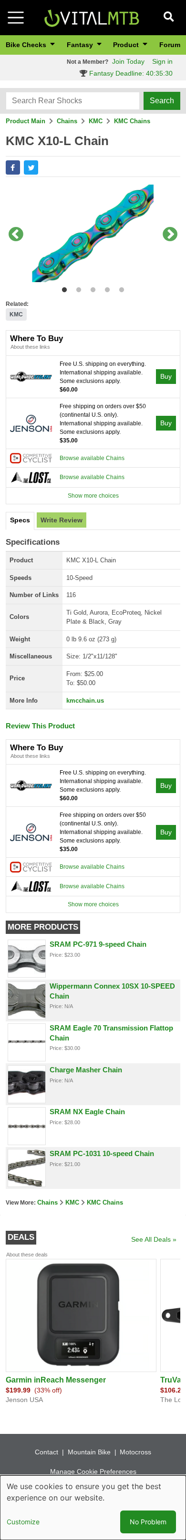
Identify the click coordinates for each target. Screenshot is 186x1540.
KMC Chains (132, 121)
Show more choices (93, 495)
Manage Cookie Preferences (93, 1471)
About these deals (27, 1254)
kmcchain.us (85, 700)
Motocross (135, 1452)
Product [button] (127, 45)
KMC (96, 121)
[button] (13, 167)
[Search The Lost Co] (31, 477)
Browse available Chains (92, 458)
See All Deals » (153, 1239)
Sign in (162, 61)
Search (162, 101)
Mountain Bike (89, 1452)
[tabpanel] (93, 235)
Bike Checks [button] (27, 45)
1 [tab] (62, 288)
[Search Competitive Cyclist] (31, 457)
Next (170, 235)
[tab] (20, 521)
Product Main (25, 121)
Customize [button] (23, 1522)
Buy (166, 376)
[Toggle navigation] (16, 18)
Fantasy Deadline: (130, 73)
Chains (67, 121)
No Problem (148, 1522)
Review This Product (40, 726)
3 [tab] (90, 288)
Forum (169, 45)
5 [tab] (119, 288)
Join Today (128, 61)
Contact (46, 1452)
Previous (16, 235)
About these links (30, 347)
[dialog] (93, 1507)
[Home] (91, 17)
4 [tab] (105, 288)
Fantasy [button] (81, 45)
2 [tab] (76, 288)
